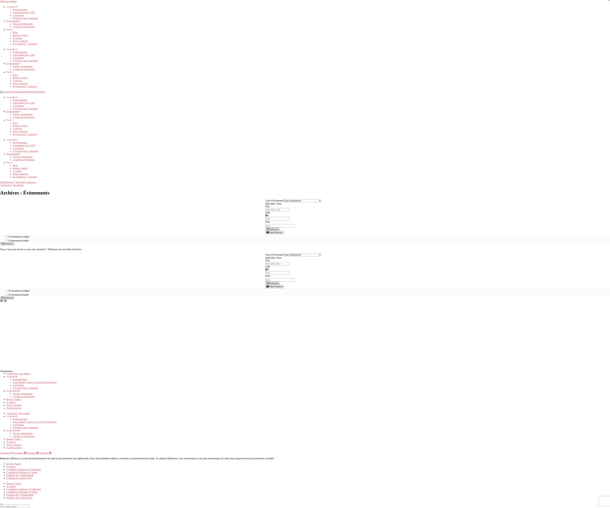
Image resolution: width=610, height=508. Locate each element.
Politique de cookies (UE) (19, 478)
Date (267, 221)
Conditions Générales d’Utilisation (23, 469)
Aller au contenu (8, 1)
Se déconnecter (14, 408)
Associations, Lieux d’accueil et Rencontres (35, 382)
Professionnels (20, 9)
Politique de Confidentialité (20, 475)
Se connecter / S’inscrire (25, 44)
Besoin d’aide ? (20, 35)
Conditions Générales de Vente (21, 472)
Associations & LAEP (24, 12)
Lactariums (18, 15)
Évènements (12, 21)
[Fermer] (608, 0)
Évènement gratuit (19, 240)
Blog (15, 32)
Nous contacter (20, 41)
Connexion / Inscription (18, 373)
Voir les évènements (23, 24)
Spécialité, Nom (273, 203)
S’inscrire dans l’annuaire (25, 18)
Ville (267, 212)
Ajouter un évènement (24, 26)
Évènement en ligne (19, 236)
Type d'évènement (274, 200)
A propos (17, 38)
